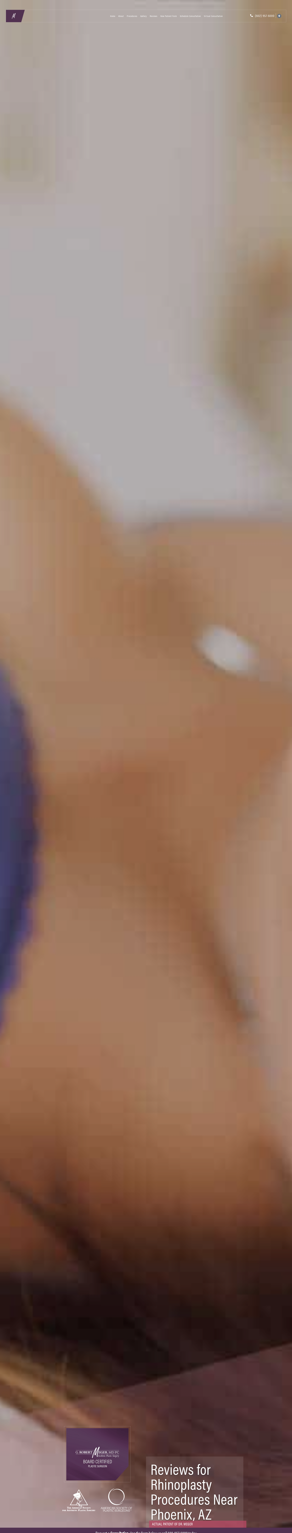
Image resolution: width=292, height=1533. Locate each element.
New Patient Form (168, 16)
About (121, 16)
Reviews (153, 16)
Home (112, 16)
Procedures (132, 16)
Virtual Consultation (213, 16)
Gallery (143, 16)
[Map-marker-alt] (279, 16)
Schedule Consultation (190, 16)
